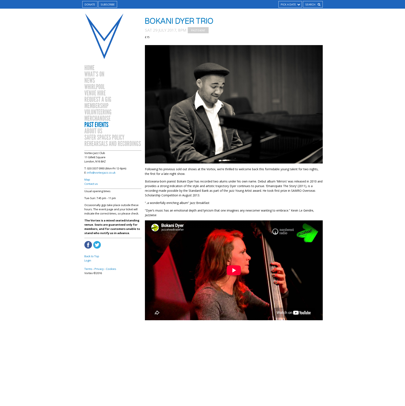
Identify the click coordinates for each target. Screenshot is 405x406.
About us (93, 131)
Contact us (91, 184)
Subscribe (108, 4)
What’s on (94, 74)
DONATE (90, 4)
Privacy (99, 269)
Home (89, 68)
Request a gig (97, 99)
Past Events (96, 125)
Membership (96, 106)
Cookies (111, 269)
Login (87, 260)
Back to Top (91, 256)
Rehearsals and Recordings (112, 144)
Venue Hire (95, 93)
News (89, 81)
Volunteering (98, 112)
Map (87, 179)
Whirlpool (94, 87)
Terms (88, 269)
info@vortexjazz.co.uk (101, 172)
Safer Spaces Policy (104, 137)
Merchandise (97, 118)
